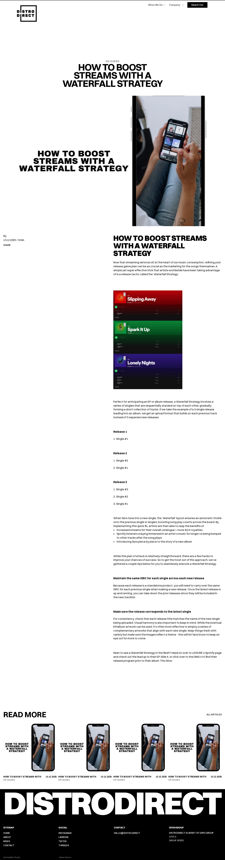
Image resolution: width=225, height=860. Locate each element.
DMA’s (198, 656)
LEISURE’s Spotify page (207, 652)
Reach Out (197, 4)
